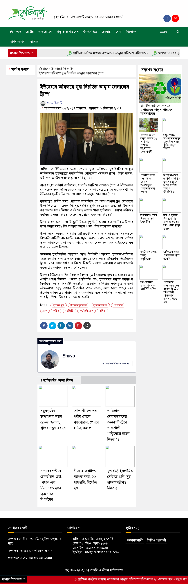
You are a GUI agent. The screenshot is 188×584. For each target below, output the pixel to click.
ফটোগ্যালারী (135, 540)
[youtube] (175, 18)
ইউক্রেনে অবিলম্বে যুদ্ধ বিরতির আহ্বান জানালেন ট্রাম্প (71, 73)
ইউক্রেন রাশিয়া (100, 305)
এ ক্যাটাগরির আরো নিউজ (56, 380)
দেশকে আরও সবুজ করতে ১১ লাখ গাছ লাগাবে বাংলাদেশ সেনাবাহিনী (148, 143)
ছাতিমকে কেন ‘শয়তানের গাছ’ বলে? (171, 255)
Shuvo (69, 356)
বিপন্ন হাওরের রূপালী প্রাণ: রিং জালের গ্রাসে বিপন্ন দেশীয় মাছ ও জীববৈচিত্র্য (171, 183)
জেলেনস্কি (118, 305)
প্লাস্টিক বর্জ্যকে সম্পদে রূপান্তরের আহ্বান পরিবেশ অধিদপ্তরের (99, 53)
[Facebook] (44, 325)
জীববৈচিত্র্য (90, 32)
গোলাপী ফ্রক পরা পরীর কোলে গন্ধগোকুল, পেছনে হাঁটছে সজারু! (147, 183)
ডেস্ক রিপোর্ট (54, 103)
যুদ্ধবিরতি (69, 310)
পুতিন (56, 310)
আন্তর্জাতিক (45, 32)
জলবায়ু (106, 32)
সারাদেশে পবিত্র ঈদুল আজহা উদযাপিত (148, 218)
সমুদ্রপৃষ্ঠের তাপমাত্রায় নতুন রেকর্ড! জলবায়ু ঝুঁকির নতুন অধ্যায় (171, 141)
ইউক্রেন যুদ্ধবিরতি (78, 305)
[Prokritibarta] (28, 13)
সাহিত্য (34, 42)
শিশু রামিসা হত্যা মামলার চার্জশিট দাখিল (148, 285)
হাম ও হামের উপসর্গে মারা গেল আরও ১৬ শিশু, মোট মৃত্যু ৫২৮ (171, 221)
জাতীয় (30, 32)
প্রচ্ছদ (17, 32)
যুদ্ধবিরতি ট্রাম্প (86, 310)
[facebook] (167, 18)
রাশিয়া (102, 310)
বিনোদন (131, 32)
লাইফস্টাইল (17, 42)
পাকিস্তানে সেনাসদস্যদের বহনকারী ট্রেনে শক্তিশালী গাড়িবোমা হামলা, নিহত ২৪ (171, 292)
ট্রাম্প (45, 310)
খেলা (118, 32)
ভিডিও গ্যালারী (156, 540)
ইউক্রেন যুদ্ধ (58, 305)
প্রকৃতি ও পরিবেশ (68, 32)
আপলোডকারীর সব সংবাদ (115, 363)
